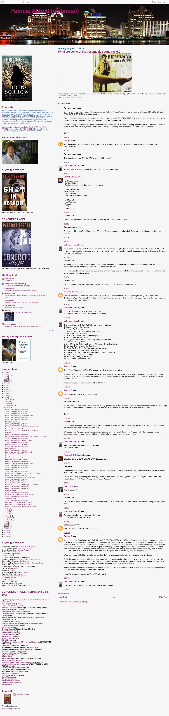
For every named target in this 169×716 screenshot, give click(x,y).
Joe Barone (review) (9, 627)
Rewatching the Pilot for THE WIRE (16, 444)
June (7, 510)
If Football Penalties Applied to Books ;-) (17, 286)
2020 (6, 385)
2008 (6, 532)
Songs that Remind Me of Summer (16, 458)
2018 (6, 389)
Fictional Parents (10, 490)
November (9, 402)
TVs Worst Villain (10, 498)
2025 (6, 375)
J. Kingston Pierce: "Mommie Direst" (14, 613)
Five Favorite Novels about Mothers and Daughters (21, 642)
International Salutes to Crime (13, 307)
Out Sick (8, 432)
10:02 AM (67, 363)
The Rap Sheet (9, 305)
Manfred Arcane (71, 292)
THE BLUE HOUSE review (11, 683)
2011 (6, 526)
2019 (6, 387)
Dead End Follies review (11, 681)
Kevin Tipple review (9, 677)
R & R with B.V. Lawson (10, 636)
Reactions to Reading (19, 671)
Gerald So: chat (12, 606)
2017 (6, 391)
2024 (6, 377)
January (8, 520)
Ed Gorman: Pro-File (9, 619)
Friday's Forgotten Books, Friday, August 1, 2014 (21, 506)
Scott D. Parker (70, 177)
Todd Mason (6, 635)
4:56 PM (66, 578)
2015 (6, 396)
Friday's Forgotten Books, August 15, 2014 (19, 463)
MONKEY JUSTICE (31, 127)
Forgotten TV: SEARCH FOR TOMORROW (19, 494)
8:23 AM (66, 162)
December (9, 400)
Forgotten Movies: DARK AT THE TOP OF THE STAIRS (23, 473)
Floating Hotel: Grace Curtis (23, 312)
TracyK (7, 310)
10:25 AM (67, 387)
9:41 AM (66, 277)
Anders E (68, 366)
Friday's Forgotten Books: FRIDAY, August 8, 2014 (21, 485)
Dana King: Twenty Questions (12, 604)
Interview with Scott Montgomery (14, 664)
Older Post (163, 597)
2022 (6, 381)
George (67, 140)
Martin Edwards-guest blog (12, 660)
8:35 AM (66, 212)
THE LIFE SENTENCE (30, 647)
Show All (50, 330)
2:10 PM (66, 483)
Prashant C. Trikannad (74, 455)
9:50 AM (66, 304)
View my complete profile (11, 709)
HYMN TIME (8, 280)
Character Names (11, 421)
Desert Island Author (11, 469)
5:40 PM (66, 508)
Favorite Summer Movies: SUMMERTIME (18, 452)
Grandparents (9, 456)
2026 (6, 372)
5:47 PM (66, 521)
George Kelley (9, 293)
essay (13, 565)
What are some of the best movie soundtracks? (20, 477)
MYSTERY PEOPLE (9, 608)
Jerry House (69, 525)
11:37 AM (67, 438)
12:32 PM (67, 463)
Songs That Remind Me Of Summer (16, 425)
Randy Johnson (7, 633)
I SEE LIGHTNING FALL (10, 675)
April (7, 514)
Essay (20, 552)
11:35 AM (67, 418)
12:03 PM (67, 451)
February (9, 518)
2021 (6, 383)
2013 (6, 522)
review (11, 556)
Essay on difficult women (20, 561)
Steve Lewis (9, 300)
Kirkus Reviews (7, 602)
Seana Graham (7, 638)
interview (17, 554)
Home (113, 597)
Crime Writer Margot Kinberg (15, 284)
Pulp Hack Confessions (10, 673)
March (8, 516)
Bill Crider (6, 640)
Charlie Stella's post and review (13, 625)
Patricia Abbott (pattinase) (44, 10)
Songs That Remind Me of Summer (16, 409)
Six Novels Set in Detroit (26, 546)
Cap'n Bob (68, 486)
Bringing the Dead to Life (22, 548)
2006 (6, 536)
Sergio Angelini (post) (10, 631)
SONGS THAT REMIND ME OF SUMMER (18, 502)
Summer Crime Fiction (21, 550)
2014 (6, 398)
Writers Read (7, 657)
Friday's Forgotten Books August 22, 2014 (18, 440)
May (7, 512)
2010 (6, 528)
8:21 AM (66, 150)
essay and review (34, 559)
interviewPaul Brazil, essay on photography (14, 575)
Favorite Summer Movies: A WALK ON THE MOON (21, 431)
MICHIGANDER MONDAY (23, 649)
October (8, 403)
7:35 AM (66, 589)
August (8, 407)
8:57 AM (66, 241)
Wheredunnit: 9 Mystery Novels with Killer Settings (20, 290)
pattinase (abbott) (72, 165)
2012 (6, 524)
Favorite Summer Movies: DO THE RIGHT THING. (21, 427)
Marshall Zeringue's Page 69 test (14, 651)
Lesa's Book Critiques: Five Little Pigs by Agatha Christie (22, 326)
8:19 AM (66, 137)
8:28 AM (66, 173)
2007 (6, 534)
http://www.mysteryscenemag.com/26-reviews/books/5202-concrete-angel (25, 600)
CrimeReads (9, 288)
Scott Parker (6, 646)
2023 (6, 379)
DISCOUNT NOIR (26, 129)
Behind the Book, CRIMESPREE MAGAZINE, (18, 662)
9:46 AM (66, 288)
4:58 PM (66, 494)
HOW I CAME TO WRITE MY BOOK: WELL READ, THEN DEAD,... (26, 436)
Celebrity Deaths (10, 448)
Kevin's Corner (10, 324)
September (9, 405)
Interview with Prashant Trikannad (14, 653)
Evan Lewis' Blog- (8, 659)
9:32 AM (66, 257)
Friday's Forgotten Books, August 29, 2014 (19, 415)
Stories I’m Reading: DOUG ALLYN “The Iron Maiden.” (21, 302)
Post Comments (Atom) (78, 602)
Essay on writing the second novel (32, 563)
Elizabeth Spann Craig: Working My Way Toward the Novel (22, 623)
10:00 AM (67, 317)
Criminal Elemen (8, 629)
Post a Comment (63, 593)
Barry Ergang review (9, 679)
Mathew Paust (7, 684)
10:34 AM (67, 398)
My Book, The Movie (9, 655)
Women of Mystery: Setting (11, 621)
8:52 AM (66, 224)
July (7, 508)
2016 (6, 393)
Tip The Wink (6, 668)
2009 (6, 530)
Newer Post (62, 597)
